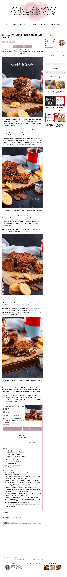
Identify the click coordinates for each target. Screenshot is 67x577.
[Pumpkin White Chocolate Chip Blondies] (60, 84)
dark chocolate (17, 523)
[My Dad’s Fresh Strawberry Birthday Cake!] (60, 117)
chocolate (12, 523)
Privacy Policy (40, 575)
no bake (39, 523)
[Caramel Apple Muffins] (50, 84)
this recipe (5, 218)
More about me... (49, 47)
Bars (8, 522)
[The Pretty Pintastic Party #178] (50, 117)
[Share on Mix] (13, 42)
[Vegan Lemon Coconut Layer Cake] (46, 567)
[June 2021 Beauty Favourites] (50, 101)
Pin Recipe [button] (33, 429)
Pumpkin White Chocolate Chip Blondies (60, 93)
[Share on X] (6, 42)
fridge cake (25, 523)
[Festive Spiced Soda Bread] (58, 567)
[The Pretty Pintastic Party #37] (60, 101)
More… (21, 570)
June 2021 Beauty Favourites (50, 108)
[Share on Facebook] (3, 42)
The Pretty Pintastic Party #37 (60, 109)
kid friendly (30, 523)
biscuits (8, 523)
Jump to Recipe (18, 46)
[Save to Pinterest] (10, 42)
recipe (3, 524)
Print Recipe (28, 46)
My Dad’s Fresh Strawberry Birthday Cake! (60, 125)
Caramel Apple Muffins (50, 92)
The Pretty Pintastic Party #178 (50, 125)
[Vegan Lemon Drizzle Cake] (52, 567)
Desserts (10, 522)
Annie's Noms (33, 10)
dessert (21, 523)
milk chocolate (35, 523)
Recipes (14, 522)
